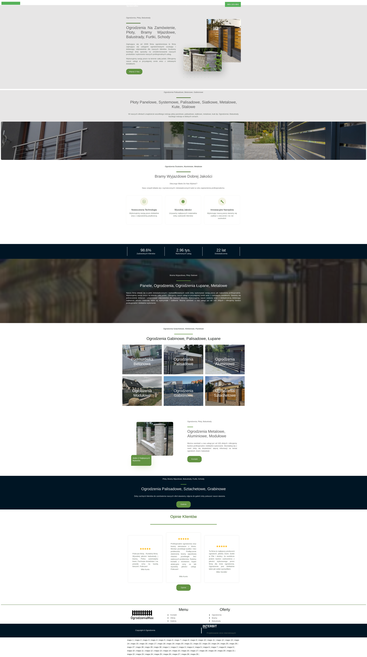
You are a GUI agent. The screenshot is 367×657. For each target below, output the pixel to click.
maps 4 (154, 640)
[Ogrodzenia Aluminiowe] (225, 359)
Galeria (197, 4)
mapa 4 (190, 647)
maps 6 (170, 640)
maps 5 (162, 640)
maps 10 (202, 640)
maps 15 (134, 644)
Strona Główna (163, 4)
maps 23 (206, 644)
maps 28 (139, 647)
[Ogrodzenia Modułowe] (142, 391)
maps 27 (130, 647)
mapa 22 (131, 654)
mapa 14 (167, 651)
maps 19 (170, 644)
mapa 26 (167, 654)
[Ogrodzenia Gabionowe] (183, 391)
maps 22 (197, 644)
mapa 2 (174, 647)
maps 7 (178, 640)
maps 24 (215, 644)
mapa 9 (230, 647)
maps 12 (220, 640)
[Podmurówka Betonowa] (142, 359)
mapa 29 (194, 654)
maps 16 (143, 644)
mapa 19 (212, 651)
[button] (233, 4)
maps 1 (130, 640)
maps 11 (211, 640)
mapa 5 (198, 647)
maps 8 (186, 640)
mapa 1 (166, 647)
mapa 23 (140, 654)
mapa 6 (206, 647)
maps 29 (148, 647)
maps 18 (161, 644)
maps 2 (138, 640)
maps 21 (188, 644)
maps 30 (157, 647)
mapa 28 (185, 654)
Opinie (187, 4)
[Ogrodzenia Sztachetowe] (225, 391)
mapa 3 (182, 647)
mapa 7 (214, 647)
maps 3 (146, 640)
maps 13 (229, 640)
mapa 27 (176, 654)
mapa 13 (158, 651)
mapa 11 (140, 651)
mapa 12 (149, 651)
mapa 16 (185, 651)
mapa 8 (222, 647)
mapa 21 (230, 651)
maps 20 (179, 644)
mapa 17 (194, 651)
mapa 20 (221, 651)
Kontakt (207, 4)
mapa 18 (203, 651)
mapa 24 (149, 654)
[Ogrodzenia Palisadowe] (183, 359)
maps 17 (152, 644)
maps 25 (224, 644)
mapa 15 (176, 651)
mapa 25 (158, 654)
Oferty (176, 4)
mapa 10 (131, 651)
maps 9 (194, 640)
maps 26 (233, 644)
